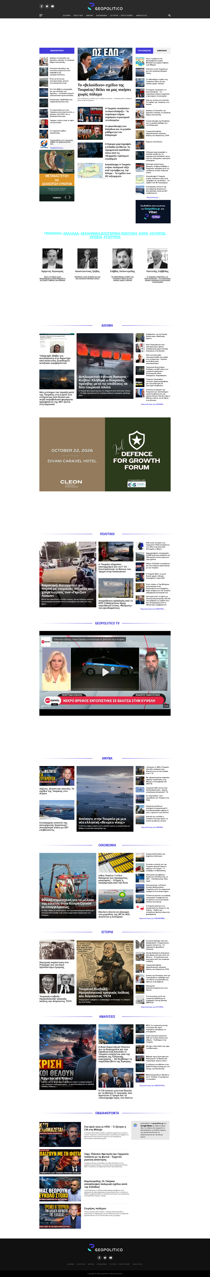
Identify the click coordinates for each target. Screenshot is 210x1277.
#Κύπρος (157, 233)
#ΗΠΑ (143, 233)
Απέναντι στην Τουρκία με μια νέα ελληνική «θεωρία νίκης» (87, 277)
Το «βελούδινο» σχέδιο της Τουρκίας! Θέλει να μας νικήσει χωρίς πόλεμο (122, 278)
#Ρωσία (96, 237)
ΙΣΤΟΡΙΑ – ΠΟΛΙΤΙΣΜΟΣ (121, 15)
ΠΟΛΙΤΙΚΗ (78, 15)
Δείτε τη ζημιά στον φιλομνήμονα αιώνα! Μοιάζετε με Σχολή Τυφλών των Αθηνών (52, 278)
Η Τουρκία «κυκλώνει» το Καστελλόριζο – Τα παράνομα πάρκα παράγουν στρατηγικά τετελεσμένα (158, 279)
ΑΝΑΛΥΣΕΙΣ (141, 15)
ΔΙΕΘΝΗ (67, 15)
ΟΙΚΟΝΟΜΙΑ (101, 15)
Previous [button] (65, 197)
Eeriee (120, 1274)
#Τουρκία (112, 237)
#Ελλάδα (71, 233)
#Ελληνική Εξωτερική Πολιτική (108, 233)
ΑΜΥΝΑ (89, 15)
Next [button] (70, 197)
